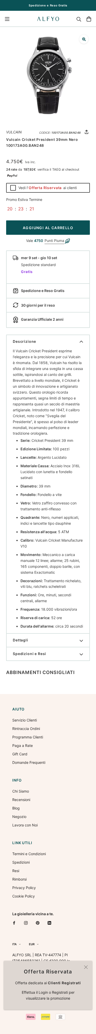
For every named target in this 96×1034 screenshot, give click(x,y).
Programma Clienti (27, 737)
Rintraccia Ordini (26, 728)
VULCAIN (14, 132)
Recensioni (21, 799)
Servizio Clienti (24, 720)
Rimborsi (19, 879)
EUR (32, 944)
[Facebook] (14, 923)
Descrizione (24, 341)
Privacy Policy (24, 887)
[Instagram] (26, 923)
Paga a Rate (22, 745)
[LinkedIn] (49, 923)
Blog (16, 808)
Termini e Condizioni (29, 854)
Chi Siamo (20, 791)
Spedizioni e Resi (29, 653)
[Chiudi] (86, 967)
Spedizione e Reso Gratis (48, 5)
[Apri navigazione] (7, 19)
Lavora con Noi (25, 825)
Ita (14, 944)
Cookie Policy (23, 896)
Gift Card (19, 754)
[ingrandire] (83, 39)
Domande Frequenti (28, 762)
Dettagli (20, 640)
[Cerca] (79, 19)
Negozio (19, 816)
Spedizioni (21, 862)
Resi (15, 871)
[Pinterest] (37, 923)
